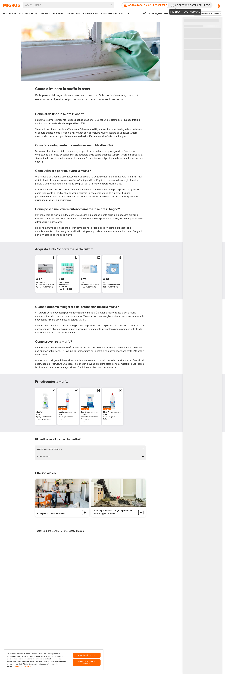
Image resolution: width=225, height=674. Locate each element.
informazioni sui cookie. (22, 666)
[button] (90, 449)
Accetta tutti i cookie (86, 655)
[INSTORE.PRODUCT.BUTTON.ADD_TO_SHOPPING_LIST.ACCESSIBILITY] (53, 257)
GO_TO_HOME (11, 5)
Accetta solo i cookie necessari (86, 662)
